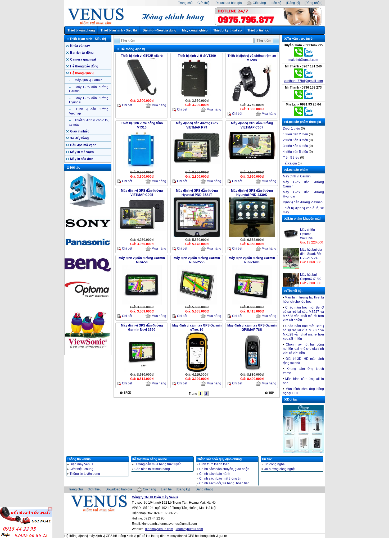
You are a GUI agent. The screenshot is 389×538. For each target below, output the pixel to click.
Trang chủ (185, 3)
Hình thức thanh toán (214, 464)
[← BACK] (126, 392)
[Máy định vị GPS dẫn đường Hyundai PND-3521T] (197, 236)
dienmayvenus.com (159, 529)
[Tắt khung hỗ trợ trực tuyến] (50, 509)
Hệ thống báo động (83, 66)
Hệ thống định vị (81, 73)
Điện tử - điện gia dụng (159, 30)
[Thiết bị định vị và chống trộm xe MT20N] (252, 102)
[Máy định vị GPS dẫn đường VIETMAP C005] (142, 230)
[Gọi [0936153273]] (298, 98)
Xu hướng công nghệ (279, 469)
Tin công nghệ (274, 464)
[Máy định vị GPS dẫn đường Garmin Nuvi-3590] (142, 371)
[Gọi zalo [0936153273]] (308, 98)
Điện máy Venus (81, 464)
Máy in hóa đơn (81, 159)
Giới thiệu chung (81, 469)
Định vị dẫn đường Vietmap (303, 202)
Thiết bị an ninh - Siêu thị (119, 30)
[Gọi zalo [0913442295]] (308, 55)
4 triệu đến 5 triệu (295, 152)
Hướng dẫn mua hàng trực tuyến (158, 464)
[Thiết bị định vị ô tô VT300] (197, 97)
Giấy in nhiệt (79, 131)
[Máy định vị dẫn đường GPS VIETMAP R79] (197, 163)
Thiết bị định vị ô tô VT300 (197, 56)
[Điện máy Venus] (95, 24)
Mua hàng (158, 105)
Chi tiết (126, 105)
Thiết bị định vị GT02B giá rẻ (142, 56)
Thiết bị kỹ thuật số (227, 30)
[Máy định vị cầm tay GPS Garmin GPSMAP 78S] (252, 371)
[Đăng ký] (293, 3)
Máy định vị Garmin (88, 80)
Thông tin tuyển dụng (85, 474)
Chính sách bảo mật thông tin (220, 478)
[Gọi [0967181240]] (298, 77)
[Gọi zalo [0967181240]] (308, 77)
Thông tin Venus (79, 459)
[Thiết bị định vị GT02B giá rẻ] (142, 97)
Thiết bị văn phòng (81, 30)
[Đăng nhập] (313, 3)
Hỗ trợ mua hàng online (149, 459)
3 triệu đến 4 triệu (295, 146)
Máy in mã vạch (81, 152)
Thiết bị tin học (258, 30)
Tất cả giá (290, 163)
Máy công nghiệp (194, 30)
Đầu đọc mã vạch (82, 145)
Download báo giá (228, 3)
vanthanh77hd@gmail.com (303, 81)
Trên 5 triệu (291, 157)
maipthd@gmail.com (303, 60)
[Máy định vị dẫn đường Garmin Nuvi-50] (142, 304)
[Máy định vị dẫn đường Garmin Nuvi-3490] (252, 304)
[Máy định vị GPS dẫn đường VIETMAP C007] (252, 161)
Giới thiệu (204, 3)
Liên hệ (276, 3)
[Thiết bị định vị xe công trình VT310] (142, 169)
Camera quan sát (82, 59)
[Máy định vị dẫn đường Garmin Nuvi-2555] (197, 304)
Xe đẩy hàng (79, 138)
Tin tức (266, 459)
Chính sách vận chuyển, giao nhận (224, 469)
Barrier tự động (81, 52)
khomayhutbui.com (189, 529)
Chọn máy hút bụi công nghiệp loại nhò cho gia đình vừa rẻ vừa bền (303, 349)
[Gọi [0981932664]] (298, 115)
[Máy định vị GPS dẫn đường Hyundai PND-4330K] (252, 236)
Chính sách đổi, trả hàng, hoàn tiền (224, 483)
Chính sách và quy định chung (219, 459)
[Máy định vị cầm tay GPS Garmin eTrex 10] (197, 371)
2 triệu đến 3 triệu (295, 140)
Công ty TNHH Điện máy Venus (155, 497)
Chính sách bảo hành (214, 474)
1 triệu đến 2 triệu (295, 134)
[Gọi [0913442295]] (298, 55)
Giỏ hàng (259, 3)
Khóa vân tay (79, 46)
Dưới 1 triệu (291, 128)
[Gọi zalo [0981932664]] (308, 115)
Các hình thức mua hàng (152, 469)
